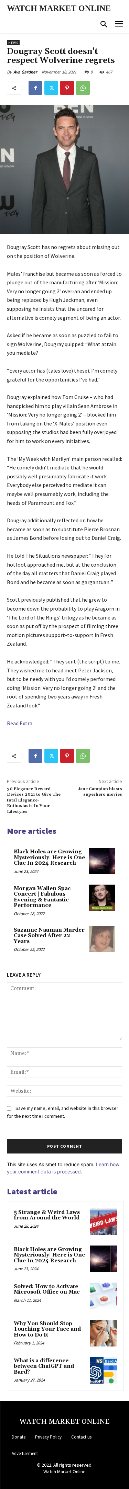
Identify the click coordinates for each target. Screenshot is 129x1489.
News (13, 43)
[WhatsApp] (83, 88)
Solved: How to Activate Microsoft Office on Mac (47, 1289)
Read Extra (19, 723)
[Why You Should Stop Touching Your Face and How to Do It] (103, 1333)
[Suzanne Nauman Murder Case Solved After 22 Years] (102, 939)
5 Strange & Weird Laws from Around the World (47, 1215)
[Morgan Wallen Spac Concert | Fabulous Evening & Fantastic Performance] (102, 898)
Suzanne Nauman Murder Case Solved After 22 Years (49, 936)
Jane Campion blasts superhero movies (100, 791)
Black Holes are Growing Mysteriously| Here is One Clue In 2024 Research (49, 857)
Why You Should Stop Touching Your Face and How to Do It (47, 1329)
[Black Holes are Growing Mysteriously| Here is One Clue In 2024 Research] (102, 861)
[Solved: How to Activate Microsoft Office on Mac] (103, 1296)
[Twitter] (51, 88)
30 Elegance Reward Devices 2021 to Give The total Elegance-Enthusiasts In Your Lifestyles (34, 800)
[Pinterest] (67, 88)
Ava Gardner (25, 72)
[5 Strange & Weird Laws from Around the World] (103, 1221)
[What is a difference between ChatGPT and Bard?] (103, 1370)
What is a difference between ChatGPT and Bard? (44, 1366)
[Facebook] (35, 88)
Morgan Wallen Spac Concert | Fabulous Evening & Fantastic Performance (42, 897)
